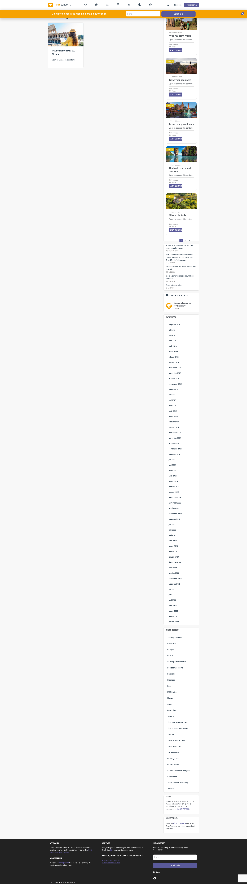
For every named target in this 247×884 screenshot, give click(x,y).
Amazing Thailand (174, 638)
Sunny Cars (171, 710)
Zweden (170, 789)
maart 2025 (173, 416)
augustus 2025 (174, 389)
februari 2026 (174, 357)
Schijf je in (175, 865)
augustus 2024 (174, 454)
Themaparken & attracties (177, 728)
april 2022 (173, 606)
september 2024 (175, 449)
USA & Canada (173, 765)
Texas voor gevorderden (181, 124)
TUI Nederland (173, 752)
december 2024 (175, 433)
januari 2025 (174, 427)
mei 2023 (172, 535)
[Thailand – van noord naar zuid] (181, 154)
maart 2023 (173, 546)
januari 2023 (174, 557)
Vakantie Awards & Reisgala (178, 771)
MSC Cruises (172, 692)
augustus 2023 (174, 519)
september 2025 (175, 384)
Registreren (192, 5)
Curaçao (170, 650)
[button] (242, 13)
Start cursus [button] (175, 50)
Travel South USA (174, 746)
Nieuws (170, 698)
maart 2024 (173, 481)
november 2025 (175, 373)
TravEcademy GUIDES (176, 740)
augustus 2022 (174, 584)
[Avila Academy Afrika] (181, 22)
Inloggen (178, 5)
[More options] (159, 5)
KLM (169, 686)
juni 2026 (172, 335)
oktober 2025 (174, 379)
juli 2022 (172, 589)
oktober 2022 (174, 573)
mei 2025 (172, 406)
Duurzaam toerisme (175, 668)
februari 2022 (174, 616)
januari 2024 (174, 492)
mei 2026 (172, 341)
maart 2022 (173, 611)
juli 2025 (172, 395)
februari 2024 (174, 487)
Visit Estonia (172, 777)
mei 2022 (172, 600)
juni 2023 (172, 530)
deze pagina (64, 863)
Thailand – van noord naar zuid (180, 169)
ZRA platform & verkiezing (177, 783)
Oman (169, 704)
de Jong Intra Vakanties (176, 662)
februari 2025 (174, 422)
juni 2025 (172, 400)
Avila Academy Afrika (180, 35)
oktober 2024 (174, 443)
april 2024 (173, 476)
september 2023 (175, 514)
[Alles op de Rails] (181, 201)
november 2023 (175, 503)
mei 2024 (172, 470)
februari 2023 (174, 551)
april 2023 (173, 541)
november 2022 (175, 568)
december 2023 (175, 497)
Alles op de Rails (177, 215)
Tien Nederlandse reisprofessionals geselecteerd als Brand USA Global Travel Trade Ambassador (179, 257)
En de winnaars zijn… (174, 285)
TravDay (170, 734)
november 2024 (175, 438)
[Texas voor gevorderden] (181, 110)
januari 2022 (174, 622)
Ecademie (171, 674)
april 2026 (173, 346)
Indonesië (171, 680)
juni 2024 (172, 465)
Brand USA (171, 644)
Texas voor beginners (180, 80)
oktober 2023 (174, 508)
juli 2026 (172, 330)
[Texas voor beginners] (181, 66)
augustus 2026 (174, 324)
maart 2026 (173, 352)
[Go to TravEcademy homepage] (60, 4)
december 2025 (175, 368)
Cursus (170, 656)
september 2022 (175, 578)
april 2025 (173, 411)
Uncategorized (173, 759)
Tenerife (170, 716)
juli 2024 (172, 460)
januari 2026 (174, 362)
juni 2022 (172, 595)
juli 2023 (172, 524)
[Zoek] (168, 4)
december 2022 (175, 562)
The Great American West (177, 722)
